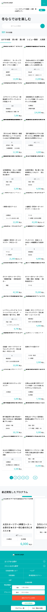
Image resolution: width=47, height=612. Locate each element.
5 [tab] (33, 496)
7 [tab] (37, 496)
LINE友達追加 (28, 603)
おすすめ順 (5, 39)
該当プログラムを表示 (28, 598)
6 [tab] (35, 496)
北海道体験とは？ (12, 570)
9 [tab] (42, 496)
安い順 (14, 39)
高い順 (22, 39)
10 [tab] (44, 496)
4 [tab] (27, 496)
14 (35, 478)
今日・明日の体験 (37, 608)
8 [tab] (39, 496)
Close (3, 10)
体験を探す (37, 3)
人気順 (42, 39)
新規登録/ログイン (35, 575)
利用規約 (12, 575)
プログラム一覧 (19, 608)
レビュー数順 (32, 39)
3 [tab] (21, 496)
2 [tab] (19, 496)
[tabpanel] (17, 522)
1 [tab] (17, 496)
